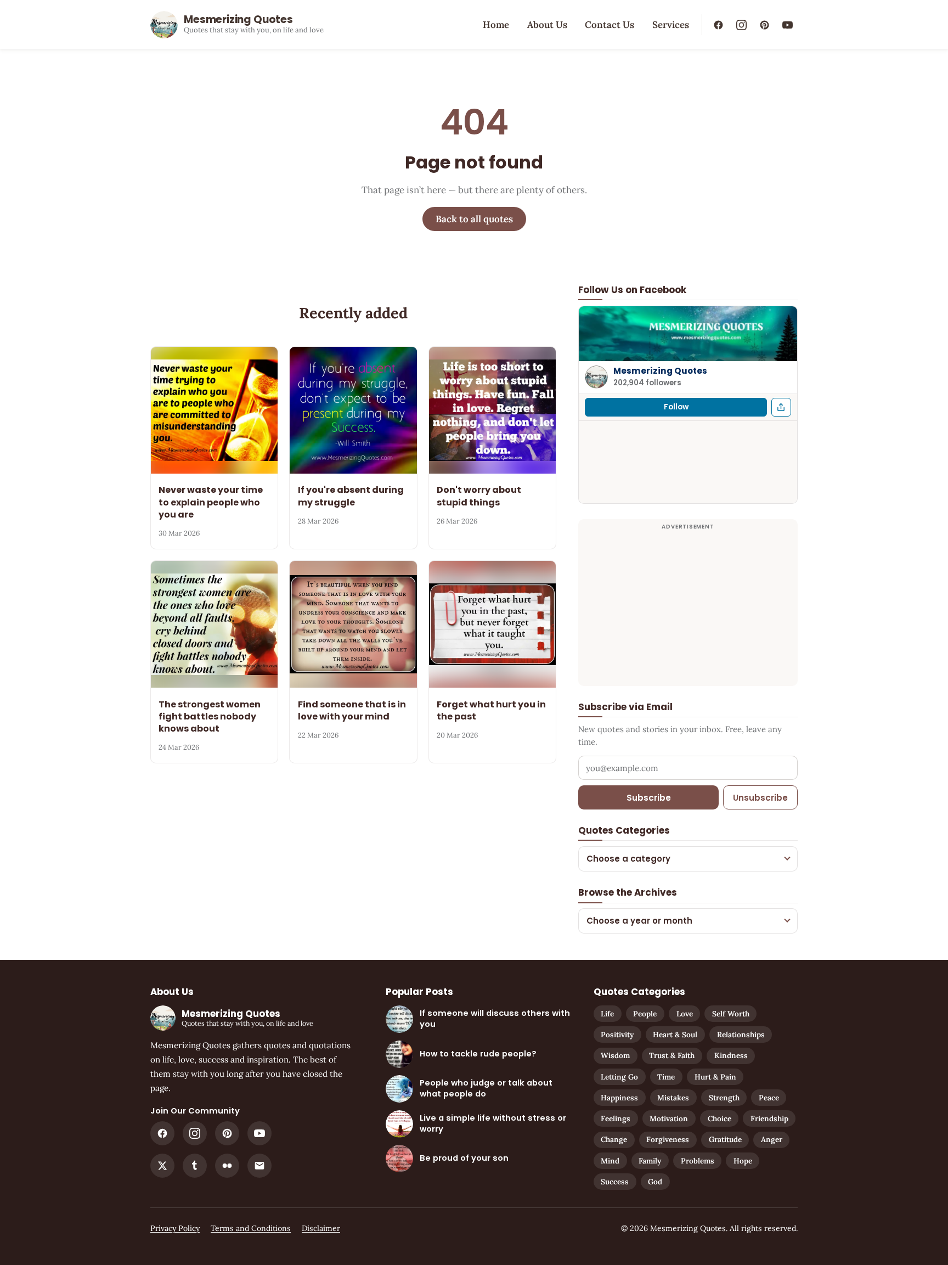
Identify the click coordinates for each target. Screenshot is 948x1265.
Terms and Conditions (251, 1228)
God (655, 1182)
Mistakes (673, 1098)
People (645, 1014)
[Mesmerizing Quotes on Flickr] (227, 1166)
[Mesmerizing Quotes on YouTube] (787, 24)
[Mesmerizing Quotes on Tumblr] (195, 1166)
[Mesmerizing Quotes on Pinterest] (764, 24)
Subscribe (649, 797)
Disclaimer (321, 1228)
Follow (676, 407)
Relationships (741, 1034)
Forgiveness (667, 1139)
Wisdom (615, 1055)
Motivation (669, 1118)
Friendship (769, 1118)
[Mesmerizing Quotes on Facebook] (718, 24)
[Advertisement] (688, 609)
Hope (742, 1161)
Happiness (619, 1098)
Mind (610, 1161)
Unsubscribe (760, 797)
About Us (547, 25)
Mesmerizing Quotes (660, 371)
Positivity (617, 1034)
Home (496, 25)
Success (615, 1182)
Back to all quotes (474, 219)
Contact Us (609, 25)
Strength (724, 1098)
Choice (719, 1118)
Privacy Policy (175, 1228)
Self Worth (730, 1014)
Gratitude (725, 1139)
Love (684, 1014)
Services (670, 25)
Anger (771, 1139)
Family (650, 1161)
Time (666, 1077)
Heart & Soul (675, 1034)
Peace (769, 1098)
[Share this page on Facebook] (781, 407)
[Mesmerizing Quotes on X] (162, 1166)
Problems (697, 1161)
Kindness (731, 1055)
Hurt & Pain (715, 1077)
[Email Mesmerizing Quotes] (259, 1166)
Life (607, 1014)
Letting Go (619, 1077)
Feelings (615, 1118)
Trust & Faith (672, 1055)
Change (614, 1139)
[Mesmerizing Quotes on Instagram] (741, 24)
